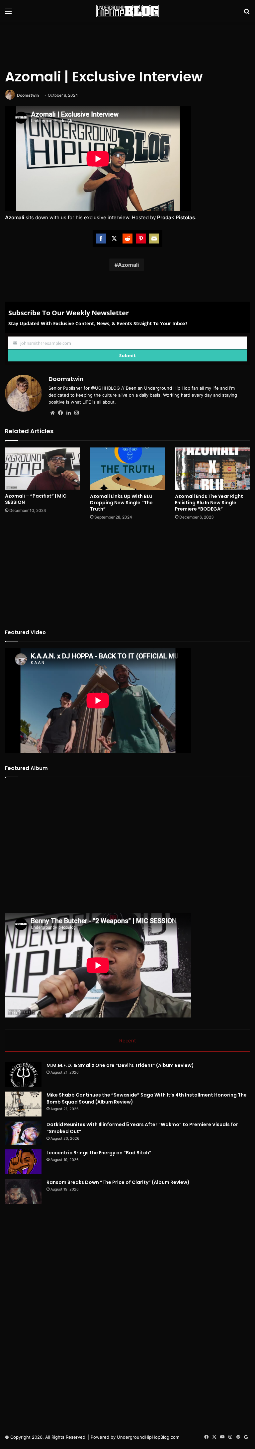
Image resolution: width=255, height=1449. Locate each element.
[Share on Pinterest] (141, 238)
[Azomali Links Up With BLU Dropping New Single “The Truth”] (127, 468)
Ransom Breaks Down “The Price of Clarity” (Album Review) (118, 1182)
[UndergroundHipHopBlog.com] (127, 11)
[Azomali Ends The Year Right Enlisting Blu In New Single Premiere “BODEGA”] (212, 468)
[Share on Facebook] (101, 238)
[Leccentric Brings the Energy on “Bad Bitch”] (23, 1161)
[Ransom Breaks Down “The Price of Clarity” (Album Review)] (23, 1191)
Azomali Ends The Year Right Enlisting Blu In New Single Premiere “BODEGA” (209, 502)
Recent (127, 1040)
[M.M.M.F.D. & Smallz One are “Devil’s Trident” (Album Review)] (23, 1074)
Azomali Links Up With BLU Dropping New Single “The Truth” (121, 502)
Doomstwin (28, 95)
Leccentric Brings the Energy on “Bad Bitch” (98, 1152)
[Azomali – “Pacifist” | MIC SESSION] (42, 468)
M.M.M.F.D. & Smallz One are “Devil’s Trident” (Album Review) (120, 1065)
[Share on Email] (154, 238)
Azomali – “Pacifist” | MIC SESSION (35, 499)
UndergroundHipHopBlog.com (148, 1437)
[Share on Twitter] (114, 238)
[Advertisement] (127, 43)
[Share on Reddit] (127, 238)
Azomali (128, 264)
